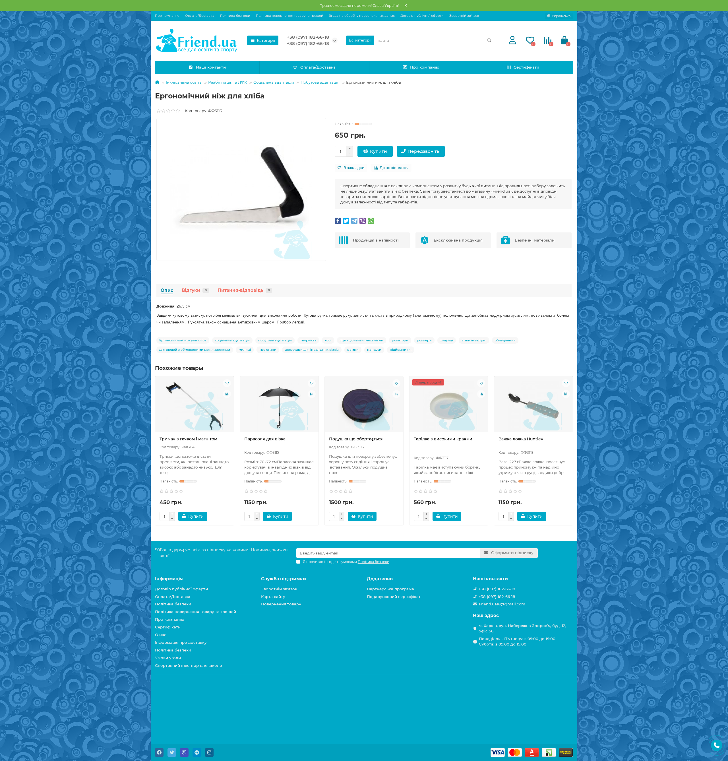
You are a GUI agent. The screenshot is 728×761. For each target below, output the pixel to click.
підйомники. (400, 350)
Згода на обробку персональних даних (362, 16)
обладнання (505, 340)
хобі (328, 340)
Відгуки (194, 290)
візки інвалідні (474, 340)
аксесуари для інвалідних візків (312, 350)
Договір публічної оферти (422, 16)
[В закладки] (227, 383)
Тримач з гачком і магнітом (188, 439)
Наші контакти (211, 67)
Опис (167, 290)
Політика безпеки (235, 16)
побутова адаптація (275, 340)
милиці (245, 350)
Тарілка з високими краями (443, 439)
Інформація (169, 578)
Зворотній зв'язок (464, 16)
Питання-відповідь (244, 290)
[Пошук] (489, 40)
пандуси (374, 350)
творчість (308, 340)
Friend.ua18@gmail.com (502, 604)
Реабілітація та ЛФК (227, 82)
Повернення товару (281, 604)
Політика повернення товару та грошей (289, 16)
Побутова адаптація (320, 82)
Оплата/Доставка (199, 16)
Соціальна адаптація (273, 82)
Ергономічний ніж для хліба (182, 340)
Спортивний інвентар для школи (188, 665)
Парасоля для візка (265, 439)
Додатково (380, 578)
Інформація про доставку (181, 642)
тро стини (267, 350)
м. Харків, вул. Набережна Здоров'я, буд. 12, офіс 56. (522, 628)
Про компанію (167, 16)
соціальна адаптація (232, 340)
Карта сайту (273, 596)
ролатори (400, 340)
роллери (424, 340)
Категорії (266, 40)
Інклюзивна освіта (184, 82)
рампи (353, 350)
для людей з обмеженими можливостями (194, 350)
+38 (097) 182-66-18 (308, 37)
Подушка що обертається (356, 439)
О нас (160, 634)
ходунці (446, 340)
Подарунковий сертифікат (394, 596)
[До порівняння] (227, 394)
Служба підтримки (283, 578)
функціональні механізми (361, 340)
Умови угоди (168, 657)
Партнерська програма (390, 589)
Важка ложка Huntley (521, 439)
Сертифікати (526, 67)
